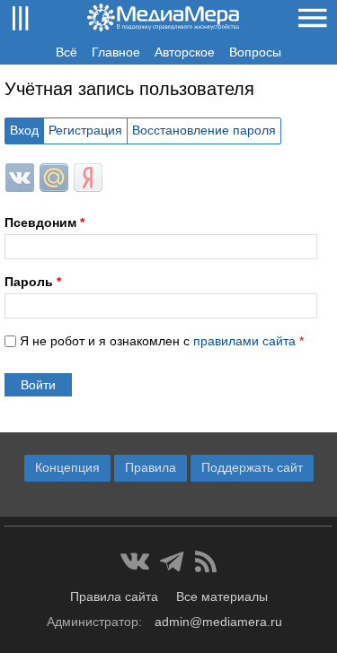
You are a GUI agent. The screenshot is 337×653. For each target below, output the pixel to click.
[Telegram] (172, 561)
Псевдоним (44, 222)
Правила (150, 467)
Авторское (185, 52)
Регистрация (85, 130)
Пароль (32, 281)
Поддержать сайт (252, 467)
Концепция (67, 467)
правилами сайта (244, 341)
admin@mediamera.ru (218, 621)
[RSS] (206, 561)
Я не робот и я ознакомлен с (162, 341)
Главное (116, 52)
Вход (24, 130)
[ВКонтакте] (134, 561)
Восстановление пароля (204, 130)
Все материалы (222, 596)
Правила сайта (114, 596)
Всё (66, 52)
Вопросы (255, 52)
